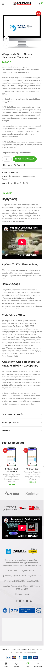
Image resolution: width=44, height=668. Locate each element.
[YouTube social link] (27, 601)
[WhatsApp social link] (20, 183)
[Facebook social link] (8, 183)
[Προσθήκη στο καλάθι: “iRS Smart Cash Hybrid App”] (9, 463)
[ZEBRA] (12, 494)
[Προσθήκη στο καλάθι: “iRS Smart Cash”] (30, 463)
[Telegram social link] (23, 183)
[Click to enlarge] (6, 45)
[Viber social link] (26, 183)
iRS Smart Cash (32, 469)
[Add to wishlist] (14, 463)
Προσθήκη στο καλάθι (24, 159)
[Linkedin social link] (17, 183)
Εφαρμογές (16, 176)
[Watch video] (6, 39)
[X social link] (11, 183)
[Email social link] (14, 183)
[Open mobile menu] (3, 3)
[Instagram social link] (23, 601)
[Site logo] (22, 3)
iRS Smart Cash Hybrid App (11, 470)
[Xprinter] (32, 494)
